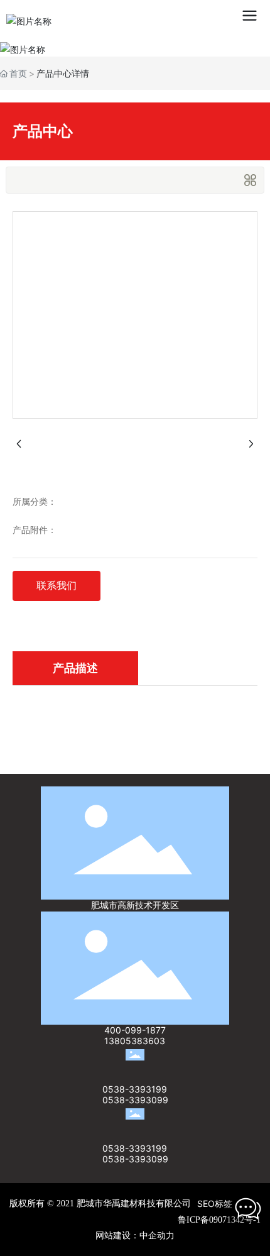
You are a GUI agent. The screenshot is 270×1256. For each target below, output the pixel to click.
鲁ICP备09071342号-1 (219, 1220)
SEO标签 (214, 1203)
